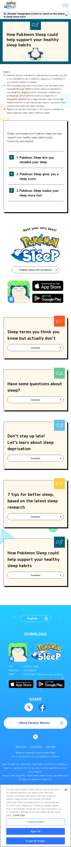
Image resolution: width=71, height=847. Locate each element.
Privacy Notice (36, 746)
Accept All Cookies (35, 840)
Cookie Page (50, 746)
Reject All (35, 831)
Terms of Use (21, 746)
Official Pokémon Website (34, 723)
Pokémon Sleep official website (35, 269)
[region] (35, 815)
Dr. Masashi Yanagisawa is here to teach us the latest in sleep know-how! (34, 15)
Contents (35, 347)
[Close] (65, 789)
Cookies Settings (35, 821)
